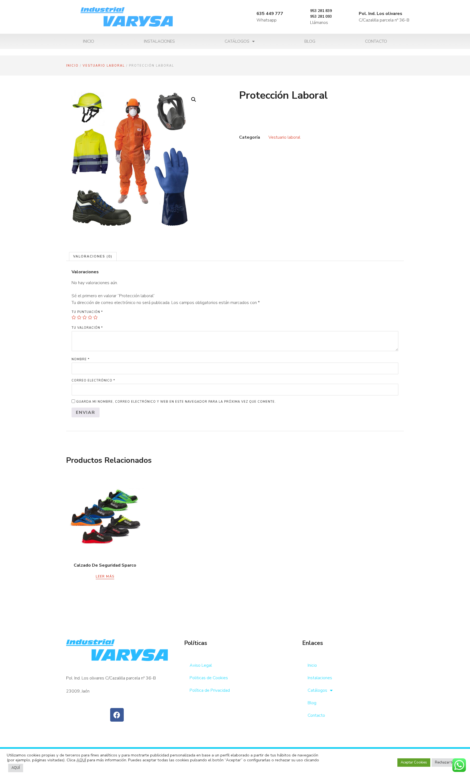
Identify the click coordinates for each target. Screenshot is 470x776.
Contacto (376, 41)
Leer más (105, 576)
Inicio (88, 41)
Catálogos (237, 41)
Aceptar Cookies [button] (414, 762)
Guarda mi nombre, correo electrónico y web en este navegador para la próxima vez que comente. (176, 402)
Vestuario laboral (104, 66)
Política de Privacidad (210, 690)
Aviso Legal (201, 665)
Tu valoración (87, 328)
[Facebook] (117, 715)
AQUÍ (81, 760)
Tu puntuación (87, 312)
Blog (309, 41)
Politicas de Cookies (209, 678)
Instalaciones (159, 41)
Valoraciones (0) (92, 256)
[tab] (93, 256)
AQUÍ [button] (15, 767)
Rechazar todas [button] (447, 762)
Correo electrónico (93, 380)
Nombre (80, 359)
